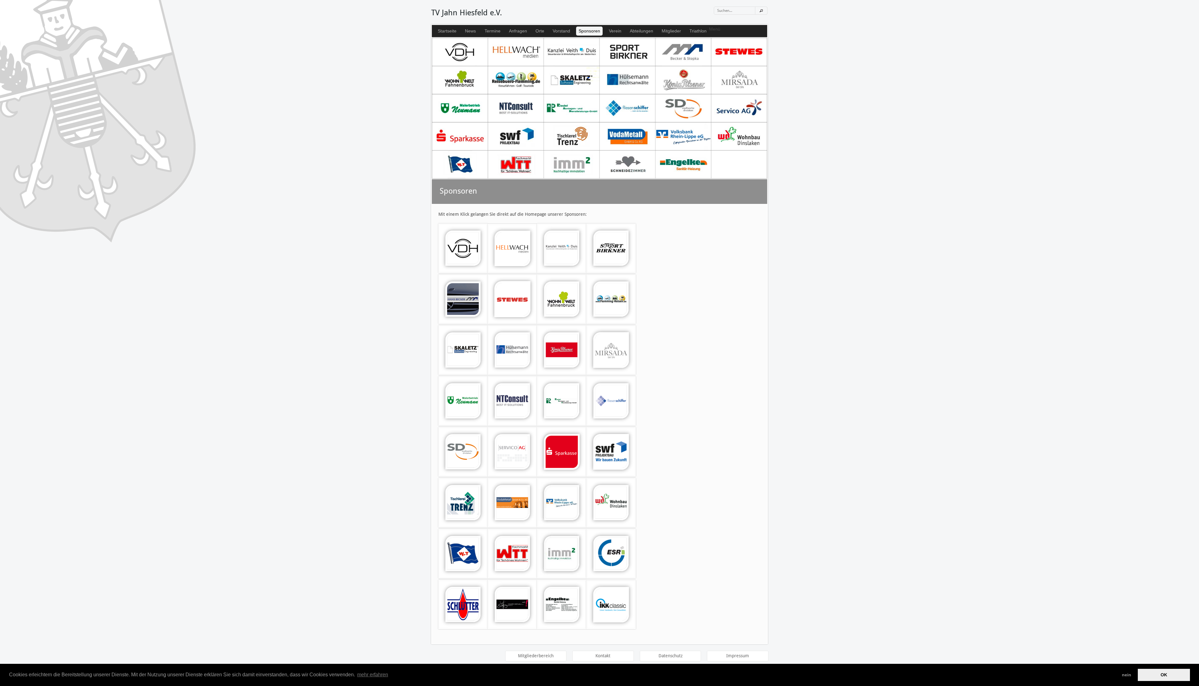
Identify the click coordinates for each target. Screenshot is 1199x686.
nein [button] (1126, 674)
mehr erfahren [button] (372, 674)
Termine (493, 30)
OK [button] (1164, 674)
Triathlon (698, 30)
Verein (615, 30)
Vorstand (561, 30)
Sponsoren (589, 30)
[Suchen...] (761, 11)
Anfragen (518, 30)
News (470, 30)
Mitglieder (671, 30)
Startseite (447, 30)
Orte (539, 30)
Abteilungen (641, 30)
